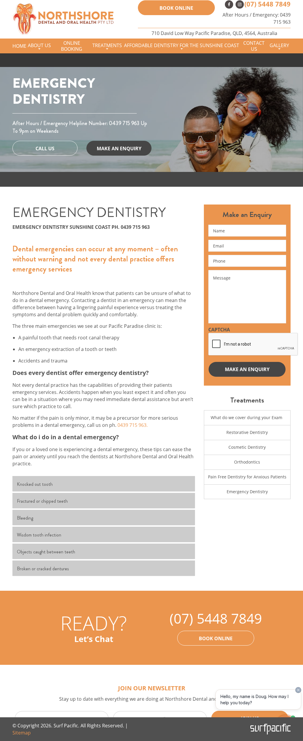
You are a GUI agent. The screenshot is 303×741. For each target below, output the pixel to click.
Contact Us (254, 46)
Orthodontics (247, 462)
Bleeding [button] (25, 518)
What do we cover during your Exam (247, 417)
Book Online (216, 638)
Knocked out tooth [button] (35, 484)
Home (19, 46)
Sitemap (21, 732)
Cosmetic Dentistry (247, 447)
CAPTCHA (219, 330)
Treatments (107, 45)
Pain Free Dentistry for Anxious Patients (247, 477)
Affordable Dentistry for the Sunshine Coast (181, 45)
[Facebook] (229, 4)
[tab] (103, 483)
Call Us (45, 148)
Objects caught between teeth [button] (46, 551)
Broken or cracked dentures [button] (43, 568)
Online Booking (71, 46)
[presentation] (253, 344)
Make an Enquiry (119, 148)
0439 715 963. (132, 425)
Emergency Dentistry (247, 491)
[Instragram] (240, 4)
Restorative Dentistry (247, 432)
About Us (39, 45)
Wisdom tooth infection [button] (39, 534)
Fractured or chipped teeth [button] (42, 501)
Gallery (279, 45)
